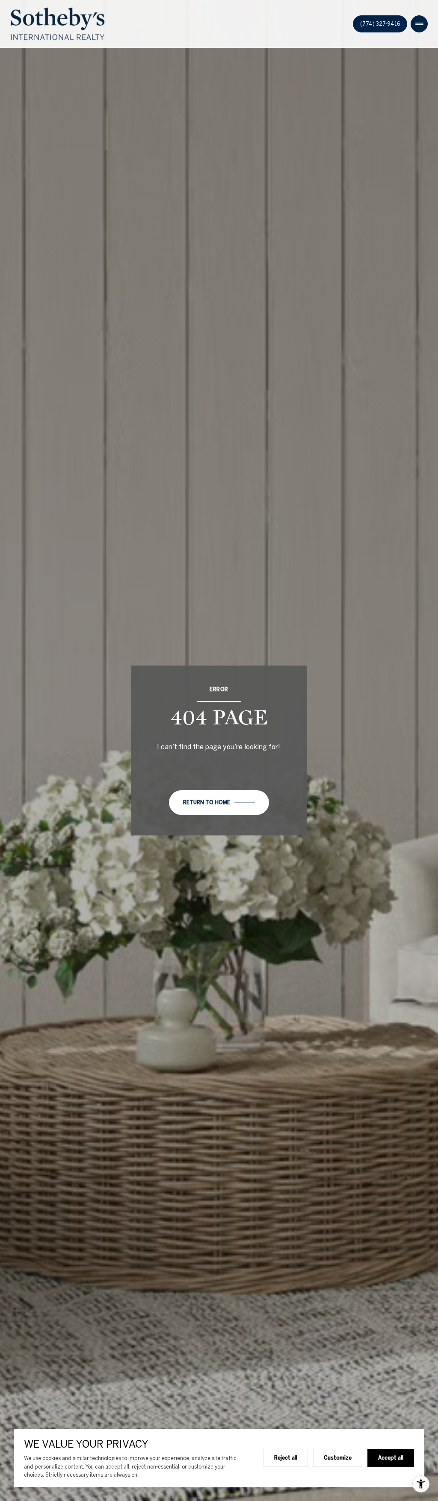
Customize (338, 1457)
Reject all (285, 1457)
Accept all (390, 1457)
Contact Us (380, 23)
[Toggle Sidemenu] (419, 23)
